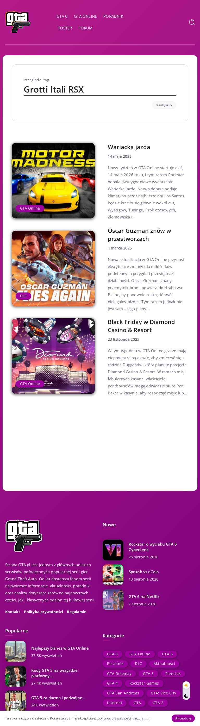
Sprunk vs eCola (144, 571)
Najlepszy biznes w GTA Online (60, 648)
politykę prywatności (114, 718)
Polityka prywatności (43, 611)
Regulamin (76, 611)
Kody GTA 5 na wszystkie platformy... (54, 673)
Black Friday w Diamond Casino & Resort (141, 325)
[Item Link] (53, 180)
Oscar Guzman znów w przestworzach (139, 234)
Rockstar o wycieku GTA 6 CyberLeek (153, 546)
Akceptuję (183, 718)
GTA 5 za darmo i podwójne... (58, 697)
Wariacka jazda (129, 147)
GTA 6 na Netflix (144, 596)
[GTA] (18, 21)
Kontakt (12, 611)
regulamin (141, 718)
